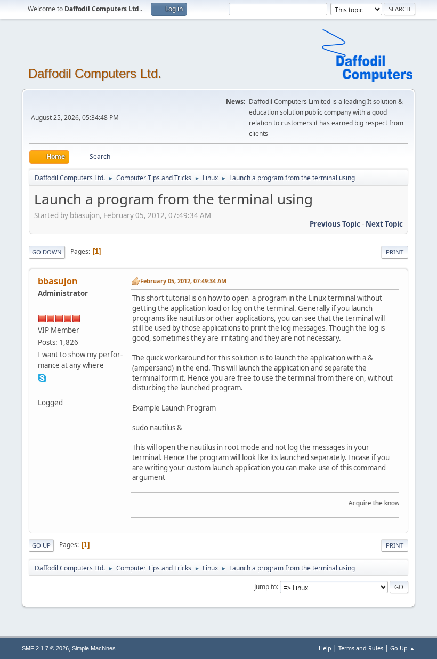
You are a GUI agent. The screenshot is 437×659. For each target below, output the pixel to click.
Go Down (47, 252)
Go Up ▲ (402, 648)
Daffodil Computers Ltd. (94, 73)
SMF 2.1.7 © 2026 (45, 648)
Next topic (384, 224)
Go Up (41, 545)
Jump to (265, 586)
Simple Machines (94, 648)
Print (394, 252)
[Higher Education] (42, 390)
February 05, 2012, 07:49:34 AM (183, 281)
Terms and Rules (360, 648)
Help (325, 648)
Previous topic (335, 224)
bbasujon (58, 281)
